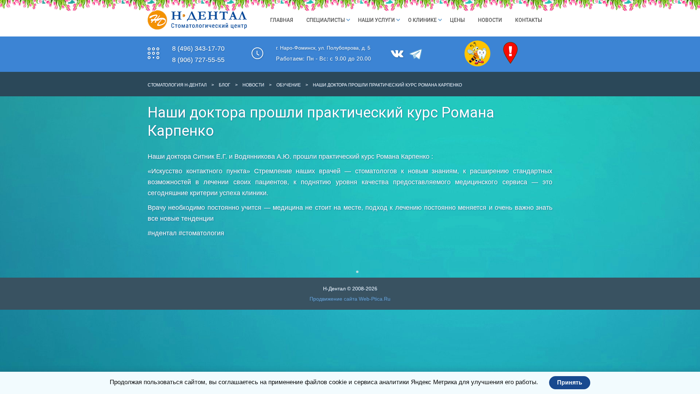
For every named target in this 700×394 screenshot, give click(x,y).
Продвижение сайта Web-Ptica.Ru (350, 299)
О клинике (422, 20)
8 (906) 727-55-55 (198, 59)
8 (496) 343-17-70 (198, 48)
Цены (457, 20)
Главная (281, 20)
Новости (490, 20)
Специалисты (325, 20)
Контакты (528, 20)
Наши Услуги (376, 20)
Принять (569, 382)
